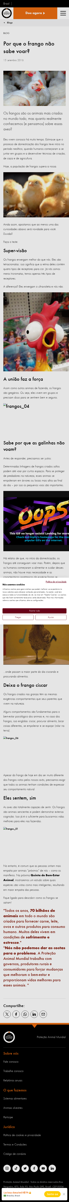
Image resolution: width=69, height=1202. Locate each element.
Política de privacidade (56, 582)
